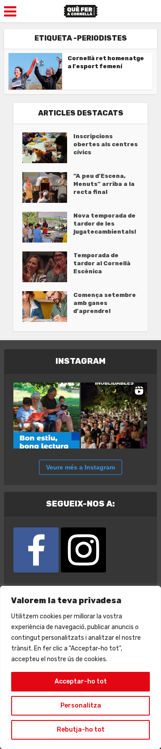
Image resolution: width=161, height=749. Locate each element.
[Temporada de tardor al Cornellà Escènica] (47, 266)
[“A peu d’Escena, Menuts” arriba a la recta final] (47, 187)
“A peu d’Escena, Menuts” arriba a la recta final (104, 184)
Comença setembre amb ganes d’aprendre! (104, 303)
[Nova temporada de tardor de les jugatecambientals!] (47, 227)
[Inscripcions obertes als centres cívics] (47, 147)
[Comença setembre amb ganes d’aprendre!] (47, 306)
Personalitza (80, 705)
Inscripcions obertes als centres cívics (105, 144)
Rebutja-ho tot (81, 729)
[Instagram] (83, 549)
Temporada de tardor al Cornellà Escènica (102, 263)
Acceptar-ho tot (81, 681)
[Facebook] (36, 549)
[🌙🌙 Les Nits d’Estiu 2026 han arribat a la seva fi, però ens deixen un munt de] (114, 416)
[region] (80, 667)
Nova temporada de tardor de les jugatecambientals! (104, 223)
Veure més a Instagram (80, 467)
